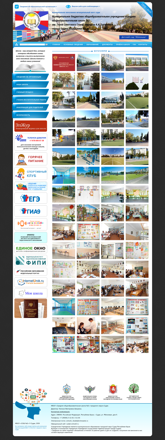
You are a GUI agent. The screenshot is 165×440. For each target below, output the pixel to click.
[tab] (50, 50)
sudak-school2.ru (72, 424)
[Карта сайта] (16, 44)
